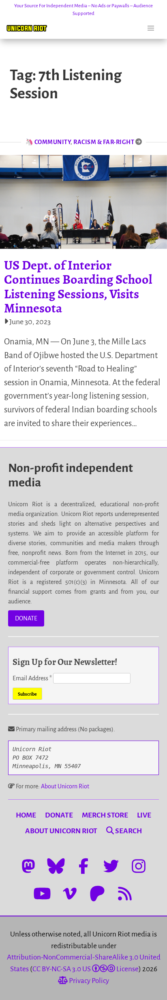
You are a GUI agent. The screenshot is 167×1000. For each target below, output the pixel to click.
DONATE (26, 618)
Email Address (32, 678)
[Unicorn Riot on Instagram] (138, 866)
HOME (26, 815)
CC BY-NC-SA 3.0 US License (85, 969)
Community (52, 142)
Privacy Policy (88, 981)
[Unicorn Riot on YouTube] (42, 893)
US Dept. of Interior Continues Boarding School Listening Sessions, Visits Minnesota (78, 286)
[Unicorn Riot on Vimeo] (70, 893)
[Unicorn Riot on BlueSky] (56, 866)
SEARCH (128, 831)
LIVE (144, 815)
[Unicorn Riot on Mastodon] (28, 866)
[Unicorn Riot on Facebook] (83, 866)
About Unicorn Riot (65, 786)
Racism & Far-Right (103, 142)
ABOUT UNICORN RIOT (61, 831)
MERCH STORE (105, 815)
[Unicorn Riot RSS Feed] (125, 893)
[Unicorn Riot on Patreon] (97, 893)
